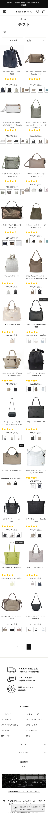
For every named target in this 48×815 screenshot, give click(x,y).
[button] (11, 79)
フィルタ (13, 40)
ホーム (23, 19)
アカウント (24, 766)
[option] (24, 3)
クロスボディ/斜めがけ (9, 725)
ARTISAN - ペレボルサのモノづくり (24, 791)
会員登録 (24, 762)
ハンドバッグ (6, 719)
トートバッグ (6, 714)
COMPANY (24, 753)
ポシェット (5, 730)
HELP (24, 744)
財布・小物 (5, 736)
